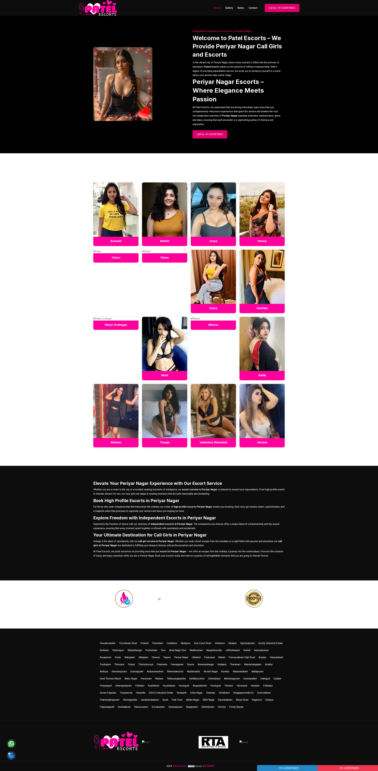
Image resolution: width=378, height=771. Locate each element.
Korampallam (250, 678)
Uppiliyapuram (247, 643)
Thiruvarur (119, 664)
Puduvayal (209, 657)
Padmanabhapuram (109, 699)
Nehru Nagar (130, 678)
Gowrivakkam (264, 692)
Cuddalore (172, 643)
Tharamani (235, 664)
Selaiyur (269, 699)
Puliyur (131, 664)
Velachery (220, 643)
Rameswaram (141, 707)
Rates (240, 7)
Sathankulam (207, 707)
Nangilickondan (214, 650)
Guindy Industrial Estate (270, 643)
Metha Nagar (192, 699)
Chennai (156, 657)
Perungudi (184, 685)
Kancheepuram (119, 671)
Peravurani (146, 678)
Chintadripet (214, 678)
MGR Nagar (208, 699)
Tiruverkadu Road (128, 643)
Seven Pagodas (108, 692)
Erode (118, 657)
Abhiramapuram (232, 678)
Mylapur (232, 643)
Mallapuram (257, 671)
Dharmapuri (118, 650)
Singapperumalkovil (243, 692)
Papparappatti (107, 707)
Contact (253, 7)
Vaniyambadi (276, 657)
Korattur (225, 671)
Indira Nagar (196, 692)
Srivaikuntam (158, 707)
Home (217, 7)
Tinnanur (228, 685)
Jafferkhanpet (232, 650)
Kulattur (269, 664)
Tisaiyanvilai (126, 692)
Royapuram (105, 657)
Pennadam (157, 643)
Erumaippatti (136, 671)
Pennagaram (177, 664)
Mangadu (143, 657)
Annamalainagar (206, 664)
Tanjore (167, 657)
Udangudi (265, 678)
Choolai (222, 707)
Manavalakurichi (175, 671)
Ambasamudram (155, 671)
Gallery (229, 7)
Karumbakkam (225, 699)
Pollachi (144, 643)
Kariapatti (181, 692)
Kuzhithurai (153, 685)
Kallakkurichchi (197, 678)
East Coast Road (202, 643)
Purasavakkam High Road (242, 657)
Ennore (190, 664)
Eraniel (246, 650)
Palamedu (162, 664)
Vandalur (255, 685)
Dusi (163, 650)
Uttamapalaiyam (123, 685)
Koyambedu (169, 685)
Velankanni (224, 692)
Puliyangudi (106, 685)
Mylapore (185, 643)
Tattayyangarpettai (176, 678)
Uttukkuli (196, 657)
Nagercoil (257, 699)
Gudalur (277, 678)
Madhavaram (196, 650)
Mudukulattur (193, 671)
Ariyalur (262, 657)
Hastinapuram (175, 707)
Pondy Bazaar (236, 707)
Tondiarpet (105, 664)
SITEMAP (209, 766)
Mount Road (242, 699)
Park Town (177, 699)
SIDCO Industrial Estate (161, 692)
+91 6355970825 (288, 768)
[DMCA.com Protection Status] (195, 766)
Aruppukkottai (200, 685)
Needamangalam (252, 664)
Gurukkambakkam (150, 699)
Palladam (268, 685)
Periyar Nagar (181, 657)
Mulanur (159, 678)
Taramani (210, 692)
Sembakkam (124, 707)
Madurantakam (240, 671)
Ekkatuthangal (135, 650)
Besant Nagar (211, 671)
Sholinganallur (130, 699)
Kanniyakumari (261, 650)
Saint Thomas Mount (110, 678)
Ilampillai (140, 692)
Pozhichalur (151, 650)
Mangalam (129, 657)
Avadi (165, 699)
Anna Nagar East (177, 650)
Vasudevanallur (107, 643)
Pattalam (139, 685)
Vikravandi (242, 685)
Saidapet (222, 664)
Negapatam (192, 707)
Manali (221, 657)
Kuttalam (104, 650)
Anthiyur (104, 671)
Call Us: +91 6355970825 (282, 7)
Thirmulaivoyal (146, 664)
